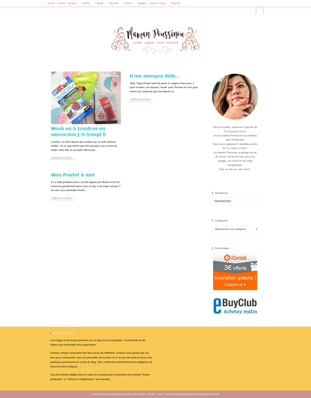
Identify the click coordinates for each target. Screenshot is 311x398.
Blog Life (176, 3)
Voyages (142, 3)
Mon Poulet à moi (73, 175)
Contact (61, 3)
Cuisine (128, 3)
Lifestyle (99, 3)
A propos (72, 3)
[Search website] (259, 11)
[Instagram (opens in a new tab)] (246, 10)
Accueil (51, 3)
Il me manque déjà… (154, 76)
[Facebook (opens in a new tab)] (237, 10)
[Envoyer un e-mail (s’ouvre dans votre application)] (251, 10)
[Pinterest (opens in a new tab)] (242, 10)
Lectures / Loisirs (157, 3)
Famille (85, 3)
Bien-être (113, 3)
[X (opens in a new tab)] (232, 10)
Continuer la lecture (62, 158)
